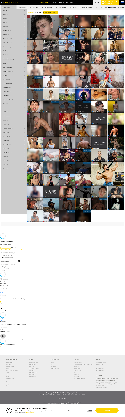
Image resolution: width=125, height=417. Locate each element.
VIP (67, 2)
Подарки (53, 366)
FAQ (75, 372)
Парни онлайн (44, 2)
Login (97, 2)
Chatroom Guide (77, 370)
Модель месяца (32, 376)
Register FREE (9, 362)
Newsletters (76, 376)
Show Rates (31, 366)
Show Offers (32, 374)
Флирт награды (55, 368)
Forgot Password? (78, 368)
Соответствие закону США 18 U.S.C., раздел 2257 (62, 404)
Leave (89, 410)
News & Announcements (79, 378)
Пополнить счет (10, 382)
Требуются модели (33, 362)
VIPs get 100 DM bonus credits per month (11, 249)
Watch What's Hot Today (12, 370)
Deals (7, 385)
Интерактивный (10, 366)
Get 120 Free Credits (101, 362)
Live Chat (8, 364)
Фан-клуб (31, 370)
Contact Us (76, 374)
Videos (53, 2)
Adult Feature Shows (34, 368)
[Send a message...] (62, 328)
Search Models (32, 364)
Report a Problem (78, 362)
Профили (61, 2)
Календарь (8, 368)
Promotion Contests (33, 372)
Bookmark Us (99, 364)
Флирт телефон (10, 384)
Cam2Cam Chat (10, 378)
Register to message (5, 248)
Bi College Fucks (100, 368)
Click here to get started (101, 387)
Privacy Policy (30, 412)
